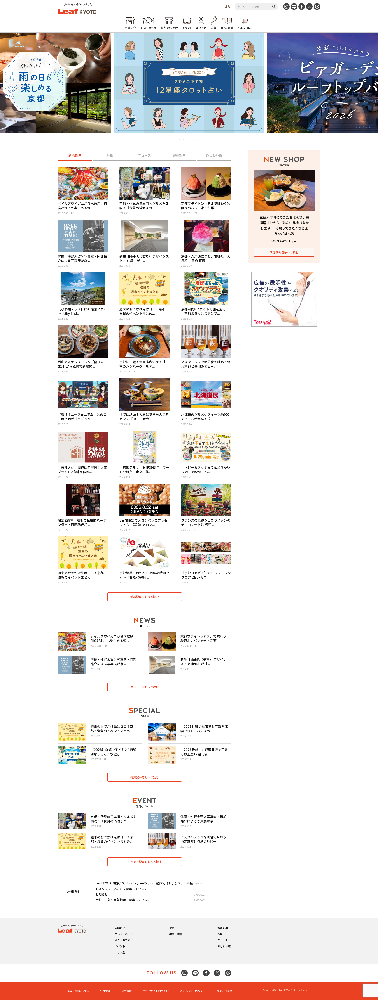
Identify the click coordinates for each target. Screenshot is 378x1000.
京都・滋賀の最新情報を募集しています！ (124, 900)
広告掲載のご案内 (78, 991)
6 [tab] (199, 139)
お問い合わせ (224, 991)
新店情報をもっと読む (284, 252)
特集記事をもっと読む (144, 777)
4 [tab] (191, 139)
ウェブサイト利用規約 (155, 991)
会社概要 (105, 991)
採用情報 (126, 991)
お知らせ (101, 894)
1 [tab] (179, 139)
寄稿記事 (179, 155)
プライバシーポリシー (192, 991)
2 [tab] (183, 139)
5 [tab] (195, 139)
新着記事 (75, 155)
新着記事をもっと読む (144, 597)
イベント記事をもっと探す (145, 862)
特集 (110, 155)
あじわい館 (214, 155)
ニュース (144, 155)
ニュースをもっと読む (145, 687)
